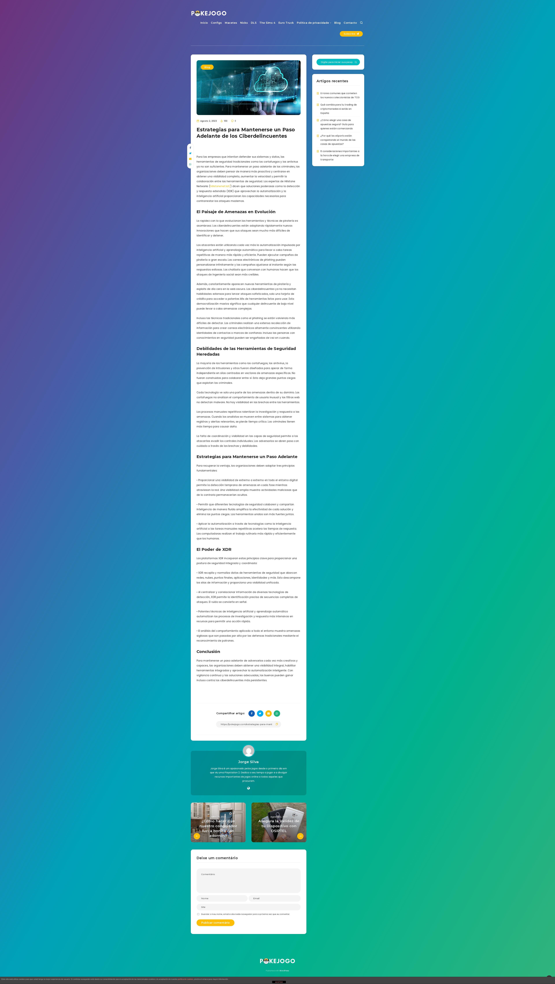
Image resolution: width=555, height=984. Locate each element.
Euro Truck (286, 22)
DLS (254, 22)
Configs (216, 22)
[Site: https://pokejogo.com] (248, 788)
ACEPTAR (279, 982)
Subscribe (350, 33)
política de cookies (185, 979)
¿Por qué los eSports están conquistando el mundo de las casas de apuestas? (337, 140)
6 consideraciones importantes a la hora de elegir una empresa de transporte (339, 155)
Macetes (231, 22)
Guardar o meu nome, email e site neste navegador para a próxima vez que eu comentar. (245, 914)
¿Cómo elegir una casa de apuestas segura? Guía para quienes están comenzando (337, 124)
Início (204, 22)
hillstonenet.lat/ (220, 186)
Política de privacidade (313, 22)
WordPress (284, 970)
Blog (337, 22)
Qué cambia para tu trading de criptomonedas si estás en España (338, 109)
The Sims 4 (267, 22)
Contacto (350, 22)
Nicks (244, 22)
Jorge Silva (248, 762)
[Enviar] (356, 62)
